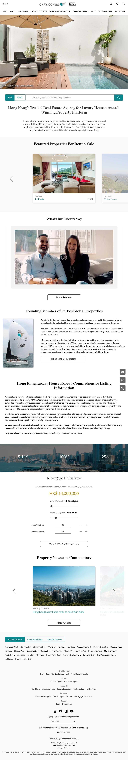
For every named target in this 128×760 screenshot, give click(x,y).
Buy (42, 674)
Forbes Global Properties (63, 358)
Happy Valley (25, 647)
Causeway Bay (32, 651)
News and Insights (43, 696)
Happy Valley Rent (53, 655)
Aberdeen (21, 655)
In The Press (91, 689)
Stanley (31, 655)
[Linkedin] (66, 711)
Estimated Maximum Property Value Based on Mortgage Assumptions (64, 486)
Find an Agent (56, 681)
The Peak (40, 655)
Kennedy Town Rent (23, 659)
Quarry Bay (68, 651)
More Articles (64, 622)
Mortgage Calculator (83, 696)
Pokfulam (61, 647)
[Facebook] (60, 711)
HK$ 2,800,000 (71, 501)
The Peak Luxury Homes (106, 655)
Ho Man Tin (57, 651)
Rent (48, 674)
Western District (84, 647)
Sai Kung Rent (88, 655)
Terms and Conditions (70, 739)
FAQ (58, 704)
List (67, 674)
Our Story (36, 689)
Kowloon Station (95, 651)
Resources (64, 694)
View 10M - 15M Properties (64, 544)
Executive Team (48, 689)
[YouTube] (72, 711)
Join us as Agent (71, 681)
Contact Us (67, 704)
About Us (64, 686)
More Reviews (64, 297)
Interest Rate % (38, 531)
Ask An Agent (59, 696)
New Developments (79, 674)
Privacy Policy (55, 739)
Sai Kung (71, 647)
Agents (64, 678)
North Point (10, 655)
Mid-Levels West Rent (72, 655)
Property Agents (64, 689)
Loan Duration (38, 525)
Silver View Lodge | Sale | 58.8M (17, 85)
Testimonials (78, 689)
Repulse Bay (45, 651)
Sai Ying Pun (81, 651)
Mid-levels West (11, 647)
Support (64, 701)
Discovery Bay (116, 647)
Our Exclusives (57, 674)
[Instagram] (55, 711)
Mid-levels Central (101, 647)
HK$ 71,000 (72, 512)
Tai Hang (8, 651)
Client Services (64, 671)
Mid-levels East (110, 651)
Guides (69, 696)
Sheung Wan (19, 651)
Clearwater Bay (39, 647)
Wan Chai (51, 647)
